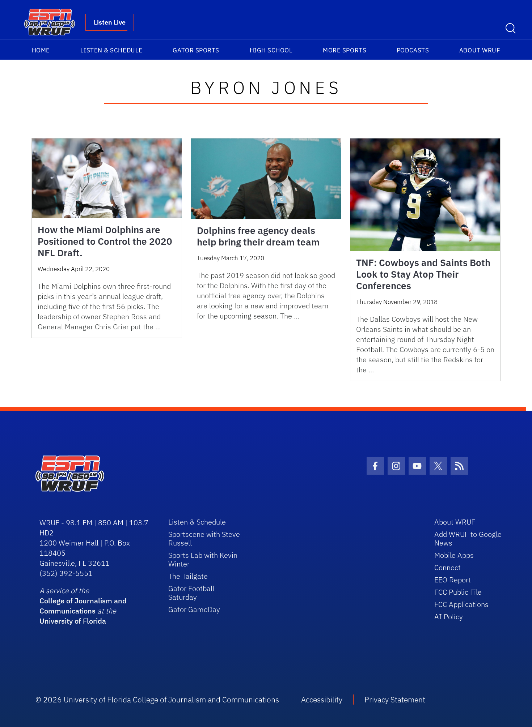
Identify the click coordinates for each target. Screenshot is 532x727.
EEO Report (452, 580)
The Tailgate (188, 576)
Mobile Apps (454, 555)
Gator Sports (196, 50)
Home (41, 50)
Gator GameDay (194, 609)
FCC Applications (461, 604)
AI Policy (448, 616)
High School (271, 50)
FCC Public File (458, 592)
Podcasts (413, 50)
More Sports (344, 50)
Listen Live (110, 22)
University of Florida (72, 621)
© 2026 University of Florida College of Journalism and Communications (157, 699)
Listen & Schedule (111, 50)
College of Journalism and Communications (83, 606)
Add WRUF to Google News (468, 538)
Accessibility (321, 699)
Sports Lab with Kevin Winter (202, 559)
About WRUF (479, 50)
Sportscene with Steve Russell (204, 538)
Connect (447, 567)
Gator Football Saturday (191, 592)
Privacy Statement (394, 699)
